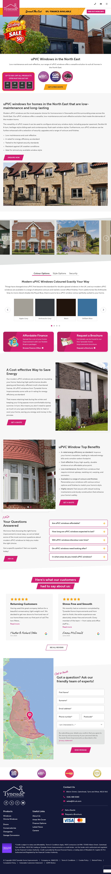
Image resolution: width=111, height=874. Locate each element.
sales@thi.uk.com (73, 801)
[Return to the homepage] (11, 8)
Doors (6, 824)
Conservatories (9, 828)
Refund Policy (97, 860)
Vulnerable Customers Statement (31, 863)
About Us (36, 816)
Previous (5, 238)
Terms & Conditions (68, 860)
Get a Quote (69, 810)
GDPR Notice (51, 863)
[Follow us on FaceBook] (6, 803)
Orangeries (7, 831)
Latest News (38, 827)
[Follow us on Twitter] (12, 803)
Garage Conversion (11, 835)
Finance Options (39, 823)
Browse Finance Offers (32, 348)
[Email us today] (101, 4)
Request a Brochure (85, 348)
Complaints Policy (9, 863)
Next (106, 238)
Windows (7, 816)
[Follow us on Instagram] (17, 803)
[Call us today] (95, 4)
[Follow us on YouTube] (23, 803)
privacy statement (65, 740)
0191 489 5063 (72, 797)
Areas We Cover (39, 819)
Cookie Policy (83, 860)
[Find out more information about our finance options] (55, 11)
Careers (36, 830)
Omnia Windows (10, 819)
